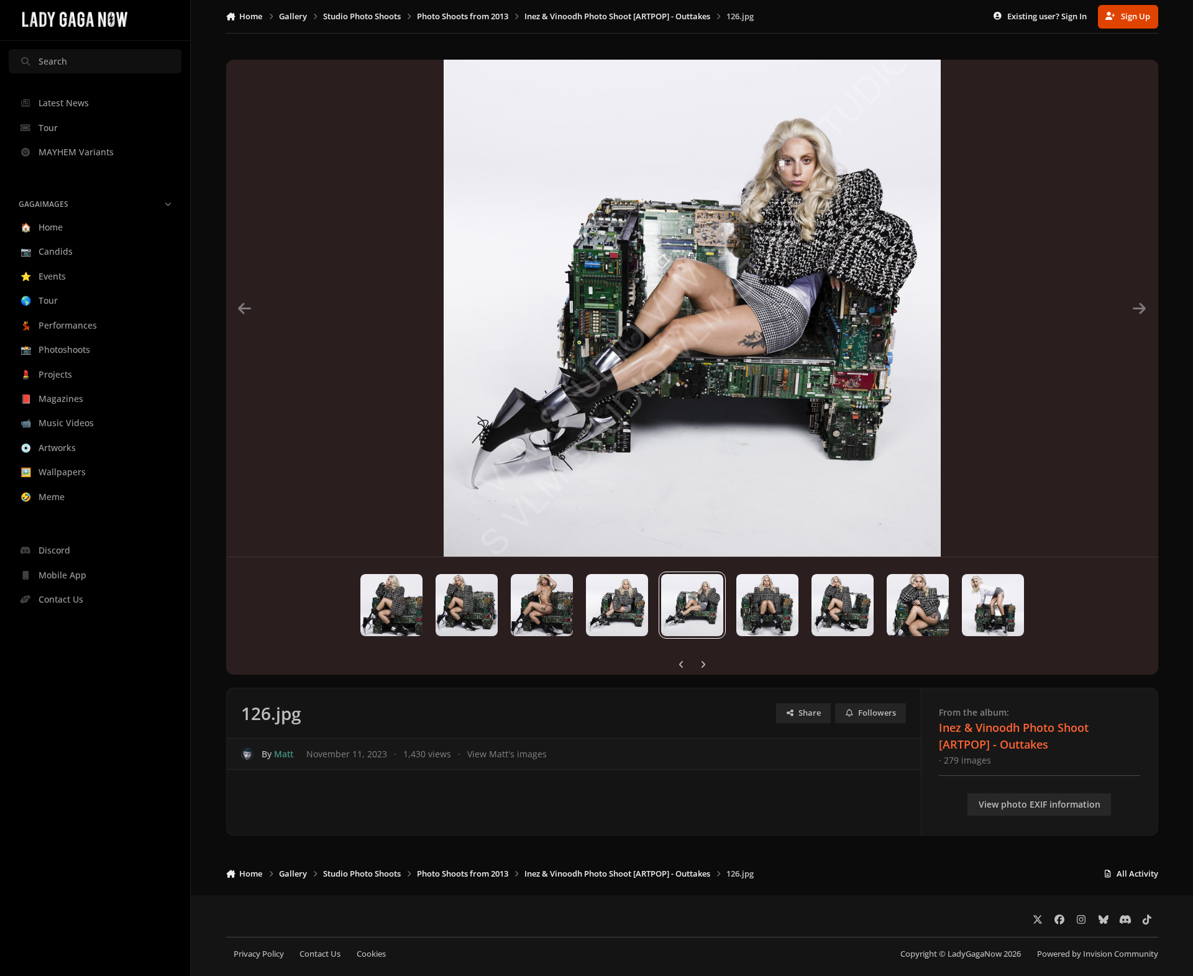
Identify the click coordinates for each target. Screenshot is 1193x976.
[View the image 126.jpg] (692, 605)
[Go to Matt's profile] (247, 753)
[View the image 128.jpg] (842, 605)
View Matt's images (507, 754)
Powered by (1097, 954)
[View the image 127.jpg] (767, 605)
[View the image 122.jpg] (391, 605)
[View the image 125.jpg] (617, 605)
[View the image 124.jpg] (542, 605)
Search (53, 61)
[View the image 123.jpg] (467, 605)
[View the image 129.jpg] (918, 605)
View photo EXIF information (1039, 804)
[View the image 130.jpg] (993, 605)
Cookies (371, 954)
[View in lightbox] (692, 308)
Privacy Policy (259, 954)
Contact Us (320, 954)
